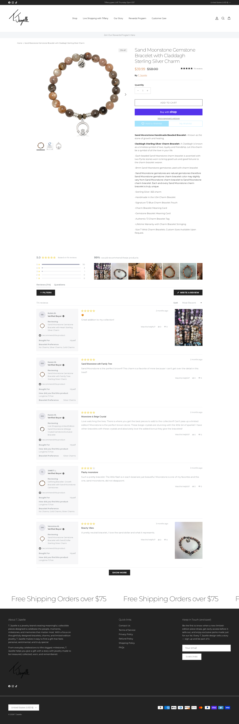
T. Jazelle (142, 75)
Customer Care (159, 18)
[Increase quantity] (148, 91)
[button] (61, 264)
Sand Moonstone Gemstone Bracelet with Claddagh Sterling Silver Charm (55, 43)
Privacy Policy (126, 634)
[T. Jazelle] (19, 18)
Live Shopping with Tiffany (95, 18)
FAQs (121, 647)
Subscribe (192, 656)
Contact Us (124, 625)
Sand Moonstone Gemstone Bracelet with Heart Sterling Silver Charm (60, 327)
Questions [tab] (59, 285)
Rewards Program (137, 18)
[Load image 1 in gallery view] (83, 93)
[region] (148, 271)
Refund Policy (126, 638)
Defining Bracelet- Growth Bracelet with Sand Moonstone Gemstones (62, 485)
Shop (74, 18)
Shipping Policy (127, 643)
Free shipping (112, 2)
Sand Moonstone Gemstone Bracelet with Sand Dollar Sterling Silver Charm (60, 540)
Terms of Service (127, 630)
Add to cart (168, 102)
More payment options (169, 118)
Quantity (139, 85)
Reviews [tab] (44, 285)
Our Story (118, 18)
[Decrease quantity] (137, 91)
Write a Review (191, 293)
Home (19, 43)
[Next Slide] (200, 271)
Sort (175, 302)
